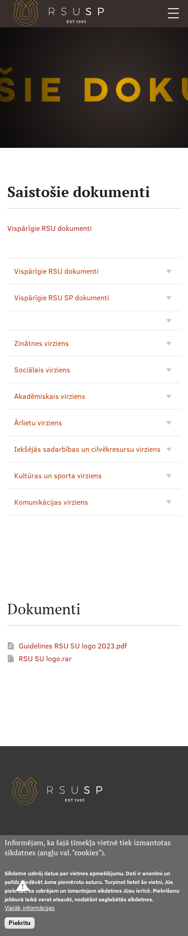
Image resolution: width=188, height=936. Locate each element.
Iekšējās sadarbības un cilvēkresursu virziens (87, 449)
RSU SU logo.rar (45, 659)
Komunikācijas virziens (51, 502)
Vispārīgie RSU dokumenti (49, 228)
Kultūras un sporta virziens (58, 476)
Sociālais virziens (42, 370)
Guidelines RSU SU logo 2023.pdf (73, 646)
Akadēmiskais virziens (49, 396)
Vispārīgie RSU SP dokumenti (61, 298)
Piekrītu (20, 923)
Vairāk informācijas (30, 908)
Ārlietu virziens (38, 423)
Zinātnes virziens (41, 343)
